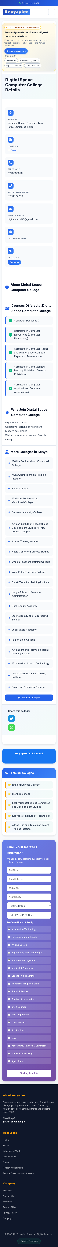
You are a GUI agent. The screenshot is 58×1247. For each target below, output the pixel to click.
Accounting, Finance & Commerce (29, 1045)
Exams (6, 1145)
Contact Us (8, 1196)
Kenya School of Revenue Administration (26, 594)
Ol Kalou (12, 150)
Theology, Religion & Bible (25, 983)
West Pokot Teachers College (28, 572)
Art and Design (19, 945)
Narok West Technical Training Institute (29, 675)
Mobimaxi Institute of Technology (30, 663)
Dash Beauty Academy (24, 605)
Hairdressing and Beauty (24, 937)
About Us (7, 1190)
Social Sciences (20, 991)
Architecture (18, 1030)
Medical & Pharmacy (22, 968)
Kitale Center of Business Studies (30, 551)
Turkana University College (27, 512)
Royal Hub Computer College (28, 687)
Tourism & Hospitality (23, 999)
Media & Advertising (22, 1053)
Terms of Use (9, 1207)
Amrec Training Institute (25, 541)
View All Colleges (31, 697)
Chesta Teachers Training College (31, 561)
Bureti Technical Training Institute (30, 582)
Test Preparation (20, 1014)
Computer (14, 262)
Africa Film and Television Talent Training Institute (30, 651)
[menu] (51, 12)
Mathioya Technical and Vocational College (25, 500)
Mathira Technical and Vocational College (30, 463)
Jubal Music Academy (24, 629)
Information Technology (24, 929)
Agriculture (17, 1061)
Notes (6, 1162)
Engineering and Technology (27, 952)
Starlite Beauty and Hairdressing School (30, 617)
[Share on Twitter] (11, 718)
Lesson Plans (9, 1156)
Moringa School (21, 793)
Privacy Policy (10, 1212)
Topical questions (14, 65)
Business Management (24, 960)
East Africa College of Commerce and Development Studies (31, 804)
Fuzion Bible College (23, 639)
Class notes (11, 60)
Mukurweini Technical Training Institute (29, 476)
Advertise (7, 1201)
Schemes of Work (12, 1151)
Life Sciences (19, 1022)
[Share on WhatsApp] (11, 727)
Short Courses (19, 1007)
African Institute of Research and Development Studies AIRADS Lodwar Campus (30, 527)
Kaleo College (20, 488)
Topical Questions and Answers (18, 1173)
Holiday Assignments (13, 1167)
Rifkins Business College (26, 784)
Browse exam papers (16, 51)
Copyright (8, 1218)
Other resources (33, 65)
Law (14, 1038)
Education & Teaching (23, 976)
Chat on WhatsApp (15, 1121)
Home (6, 1140)
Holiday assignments (29, 60)
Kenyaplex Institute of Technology (31, 815)
